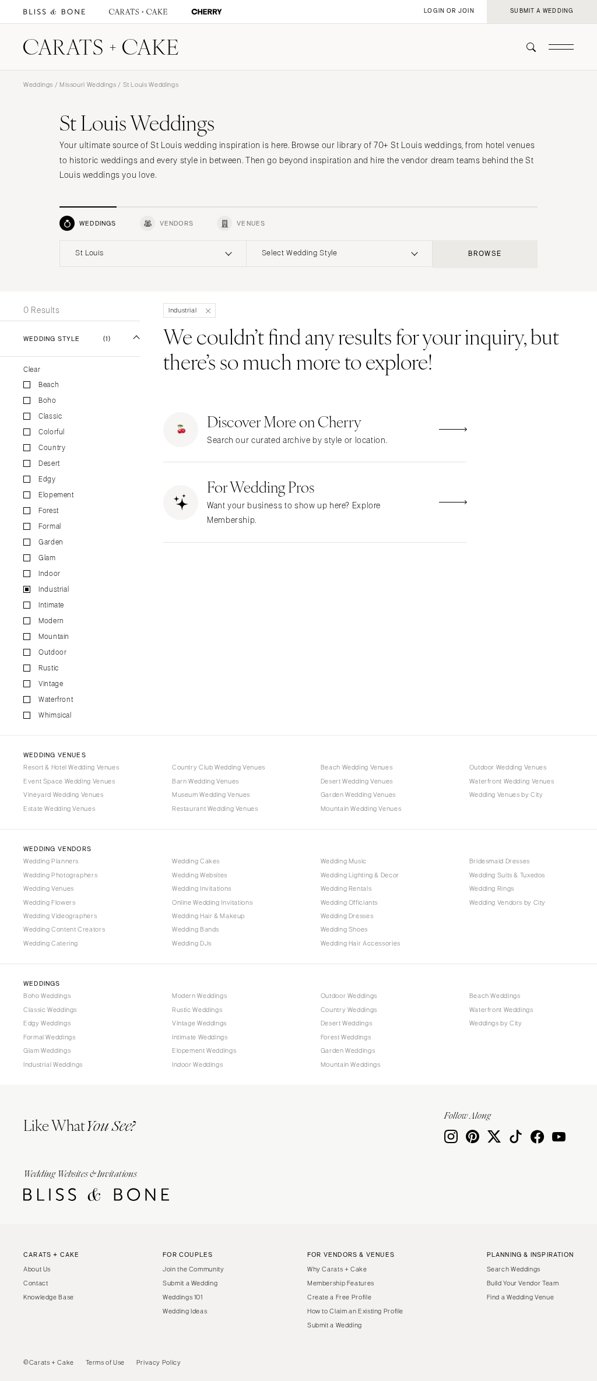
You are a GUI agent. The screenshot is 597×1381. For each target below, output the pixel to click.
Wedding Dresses (347, 915)
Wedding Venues (48, 888)
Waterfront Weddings (501, 1009)
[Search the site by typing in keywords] (526, 47)
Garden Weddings (348, 1050)
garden (51, 542)
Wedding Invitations (201, 888)
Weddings (38, 84)
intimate (51, 605)
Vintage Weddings (199, 1023)
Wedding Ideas (185, 1311)
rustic (48, 668)
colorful (51, 432)
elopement (56, 495)
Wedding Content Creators (64, 929)
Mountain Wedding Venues (361, 808)
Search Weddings (513, 1269)
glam (47, 558)
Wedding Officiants (349, 902)
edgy (47, 479)
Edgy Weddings (47, 1023)
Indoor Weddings (197, 1064)
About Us (37, 1269)
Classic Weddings (50, 1009)
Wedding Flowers (49, 902)
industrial (53, 589)
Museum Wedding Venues (211, 794)
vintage (50, 684)
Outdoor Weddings (349, 995)
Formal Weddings (49, 1037)
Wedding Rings (491, 888)
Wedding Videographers (60, 915)
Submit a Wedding (190, 1283)
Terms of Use (105, 1362)
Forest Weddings (346, 1037)
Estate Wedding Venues (59, 808)
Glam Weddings (47, 1050)
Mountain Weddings (351, 1064)
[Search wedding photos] (206, 12)
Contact (35, 1283)
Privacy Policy (158, 1362)
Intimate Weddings (200, 1037)
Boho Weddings (47, 995)
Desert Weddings (346, 1023)
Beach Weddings (495, 995)
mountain (53, 637)
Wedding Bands (195, 929)
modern (51, 621)
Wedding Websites (199, 875)
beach (48, 385)
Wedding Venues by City (506, 794)
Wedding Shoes (344, 929)
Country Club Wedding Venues (218, 767)
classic (50, 416)
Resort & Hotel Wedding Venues (71, 767)
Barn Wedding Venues (205, 781)
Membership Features (340, 1283)
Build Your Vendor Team (523, 1283)
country (51, 448)
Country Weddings (349, 1009)
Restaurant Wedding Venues (215, 808)
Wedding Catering (50, 943)
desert (49, 464)
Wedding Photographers (60, 875)
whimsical (55, 715)
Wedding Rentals (346, 888)
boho (47, 401)
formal (49, 526)
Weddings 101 (183, 1297)
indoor (49, 574)
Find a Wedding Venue (520, 1297)
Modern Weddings (199, 995)
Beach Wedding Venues (357, 767)
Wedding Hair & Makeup (208, 915)
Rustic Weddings (197, 1009)
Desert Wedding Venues (357, 781)
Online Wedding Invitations (212, 902)
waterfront (55, 700)
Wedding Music (344, 861)
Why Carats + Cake (337, 1269)
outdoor (52, 652)
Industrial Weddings (53, 1064)
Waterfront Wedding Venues (511, 781)
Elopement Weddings (204, 1050)
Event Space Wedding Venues (69, 781)
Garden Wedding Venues (358, 794)
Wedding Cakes (196, 861)
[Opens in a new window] (54, 12)
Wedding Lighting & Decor (360, 875)
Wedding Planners (51, 861)
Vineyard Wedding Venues (63, 794)
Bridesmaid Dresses (499, 861)
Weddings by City (495, 1023)
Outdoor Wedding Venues (508, 767)
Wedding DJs (192, 943)
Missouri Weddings (88, 84)
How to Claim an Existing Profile (355, 1311)
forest (48, 511)
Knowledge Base (48, 1297)
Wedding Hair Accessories (361, 943)
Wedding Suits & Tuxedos (507, 875)
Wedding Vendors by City (507, 902)
